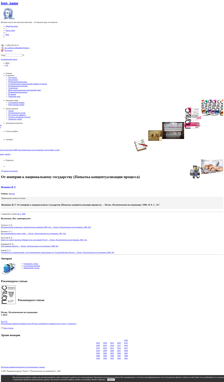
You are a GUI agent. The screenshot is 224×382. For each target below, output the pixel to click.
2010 (98, 351)
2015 (98, 348)
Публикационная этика (17, 82)
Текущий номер (12, 100)
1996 (126, 356)
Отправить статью (31, 264)
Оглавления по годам (16, 113)
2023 (112, 343)
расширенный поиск (9, 59)
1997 (119, 356)
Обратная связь (12, 26)
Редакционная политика (18, 86)
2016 (126, 345)
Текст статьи (8, 328)
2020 (98, 345)
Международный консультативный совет (24, 90)
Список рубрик (12, 131)
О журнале (10, 75)
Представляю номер (16, 105)
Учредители (13, 88)
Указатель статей (15, 119)
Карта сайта (10, 30)
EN (7, 65)
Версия (12, 194)
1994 (105, 358)
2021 (126, 343)
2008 (112, 351)
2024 (105, 343)
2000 (98, 356)
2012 (119, 348)
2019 (105, 345)
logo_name (9, 3)
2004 (105, 353)
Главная (9, 73)
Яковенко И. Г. (8, 187)
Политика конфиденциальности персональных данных (23, 367)
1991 (126, 358)
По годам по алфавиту (17, 115)
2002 (119, 353)
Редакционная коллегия (17, 92)
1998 (112, 356)
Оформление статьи (31, 268)
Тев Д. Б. (4, 322)
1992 (119, 358)
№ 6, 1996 (21, 214)
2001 (126, 353)
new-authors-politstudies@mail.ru (16, 48)
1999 (105, 356)
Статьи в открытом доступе (19, 117)
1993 (112, 358)
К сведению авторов (32, 266)
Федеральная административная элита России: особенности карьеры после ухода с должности (38, 324)
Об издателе (13, 80)
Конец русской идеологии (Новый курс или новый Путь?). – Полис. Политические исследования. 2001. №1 (44, 240)
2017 (119, 345)
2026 (126, 340)
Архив (11, 111)
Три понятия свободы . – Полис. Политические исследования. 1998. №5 (29, 246)
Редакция (12, 94)
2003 (112, 353)
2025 (98, 343)
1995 (98, 358)
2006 (126, 351)
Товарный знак (14, 96)
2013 (112, 348)
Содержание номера (16, 103)
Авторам (9, 139)
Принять (111, 379)
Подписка (8, 50)
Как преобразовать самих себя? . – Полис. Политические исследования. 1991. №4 (33, 234)
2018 (112, 345)
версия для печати (10, 171)
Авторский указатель (14, 123)
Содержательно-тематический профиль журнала (27, 84)
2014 (105, 348)
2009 (105, 351)
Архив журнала (12, 109)
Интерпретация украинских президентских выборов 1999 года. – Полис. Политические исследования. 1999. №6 (46, 227)
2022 (119, 343)
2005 (98, 353)
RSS (7, 35)
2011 (126, 348)
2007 (119, 351)
